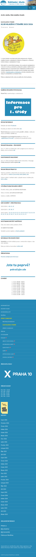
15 (17, 214)
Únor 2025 (4, 473)
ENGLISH (3, 337)
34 (14, 212)
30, (22, 212)
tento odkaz (4, 179)
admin (12, 27)
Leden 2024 (4, 508)
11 (25, 214)
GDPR (4, 350)
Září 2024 (3, 489)
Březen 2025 (4, 470)
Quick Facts (6, 347)
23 (1, 214)
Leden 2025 (4, 476)
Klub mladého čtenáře (7, 22)
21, (6, 214)
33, (16, 212)
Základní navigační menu (34, 8)
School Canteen (7, 357)
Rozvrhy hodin (5, 308)
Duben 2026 (4, 432)
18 (11, 214)
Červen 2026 (4, 426)
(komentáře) (5, 532)
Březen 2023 (4, 514)
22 (3, 214)
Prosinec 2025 (5, 445)
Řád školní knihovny (9, 321)
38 (11, 209)
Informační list (5, 305)
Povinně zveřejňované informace (9, 256)
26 (30, 212)
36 (9, 212)
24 (34, 212)
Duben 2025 (4, 467)
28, (26, 212)
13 (21, 214)
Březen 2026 (4, 435)
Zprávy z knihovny (6, 318)
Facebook (13, 125)
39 (9, 209)
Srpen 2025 (4, 457)
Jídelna (3, 331)
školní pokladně (20, 231)
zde (21, 128)
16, (16, 214)
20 (7, 214)
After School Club (8, 354)
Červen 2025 (4, 461)
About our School (8, 341)
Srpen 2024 (4, 492)
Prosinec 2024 (5, 479)
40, (9, 206)
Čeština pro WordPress (7, 535)
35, (12, 212)
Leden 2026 (4, 442)
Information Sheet (8, 344)
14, (20, 214)
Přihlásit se (4, 525)
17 (13, 214)
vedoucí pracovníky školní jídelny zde (19, 174)
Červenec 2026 (5, 423)
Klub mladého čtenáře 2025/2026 (17, 24)
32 (18, 212)
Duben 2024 (4, 501)
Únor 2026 (4, 439)
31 (20, 212)
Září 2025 (3, 454)
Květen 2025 (4, 464)
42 (13, 206)
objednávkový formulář (7, 138)
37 (13, 209)
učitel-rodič (20, 246)
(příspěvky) (5, 529)
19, (10, 214)
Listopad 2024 (5, 483)
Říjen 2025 (4, 451)
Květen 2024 (4, 498)
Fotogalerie (4, 334)
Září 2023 (3, 511)
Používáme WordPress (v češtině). (11, 554)
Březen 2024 (4, 505)
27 (28, 212)
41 (11, 206)
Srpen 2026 (4, 420)
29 (24, 212)
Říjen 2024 (4, 486)
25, (32, 212)
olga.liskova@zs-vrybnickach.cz (13, 72)
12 (23, 214)
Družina (3, 315)
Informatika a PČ (5, 312)
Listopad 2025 (5, 448)
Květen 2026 (4, 429)
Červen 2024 (4, 495)
